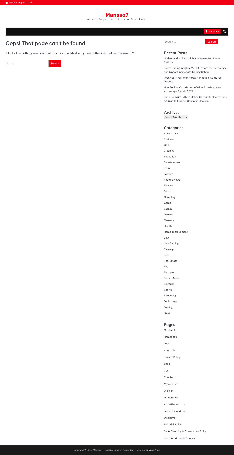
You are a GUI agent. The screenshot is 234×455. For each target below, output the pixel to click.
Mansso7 (117, 15)
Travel (167, 313)
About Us (169, 350)
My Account (171, 384)
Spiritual (169, 284)
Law (166, 237)
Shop (167, 363)
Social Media (171, 278)
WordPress (154, 449)
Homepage (170, 337)
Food (167, 191)
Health (168, 226)
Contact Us (170, 330)
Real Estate (170, 260)
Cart (166, 370)
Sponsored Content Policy (179, 438)
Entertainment (172, 162)
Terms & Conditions (175, 411)
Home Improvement (176, 231)
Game (167, 202)
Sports (168, 289)
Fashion (168, 174)
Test (166, 343)
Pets (166, 255)
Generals (169, 220)
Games (168, 208)
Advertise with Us (174, 404)
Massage (169, 249)
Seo (166, 266)
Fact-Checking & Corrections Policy (185, 431)
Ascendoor (128, 449)
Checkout (169, 377)
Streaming (170, 295)
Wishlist (168, 391)
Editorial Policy (173, 424)
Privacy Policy (172, 357)
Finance (168, 185)
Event (167, 168)
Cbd (166, 145)
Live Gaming (171, 243)
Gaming (168, 214)
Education (170, 156)
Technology (171, 301)
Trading (168, 307)
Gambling (169, 197)
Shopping (169, 272)
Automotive (171, 133)
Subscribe (214, 31)
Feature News (172, 179)
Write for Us (171, 397)
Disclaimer (170, 417)
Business (169, 139)
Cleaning (169, 150)
